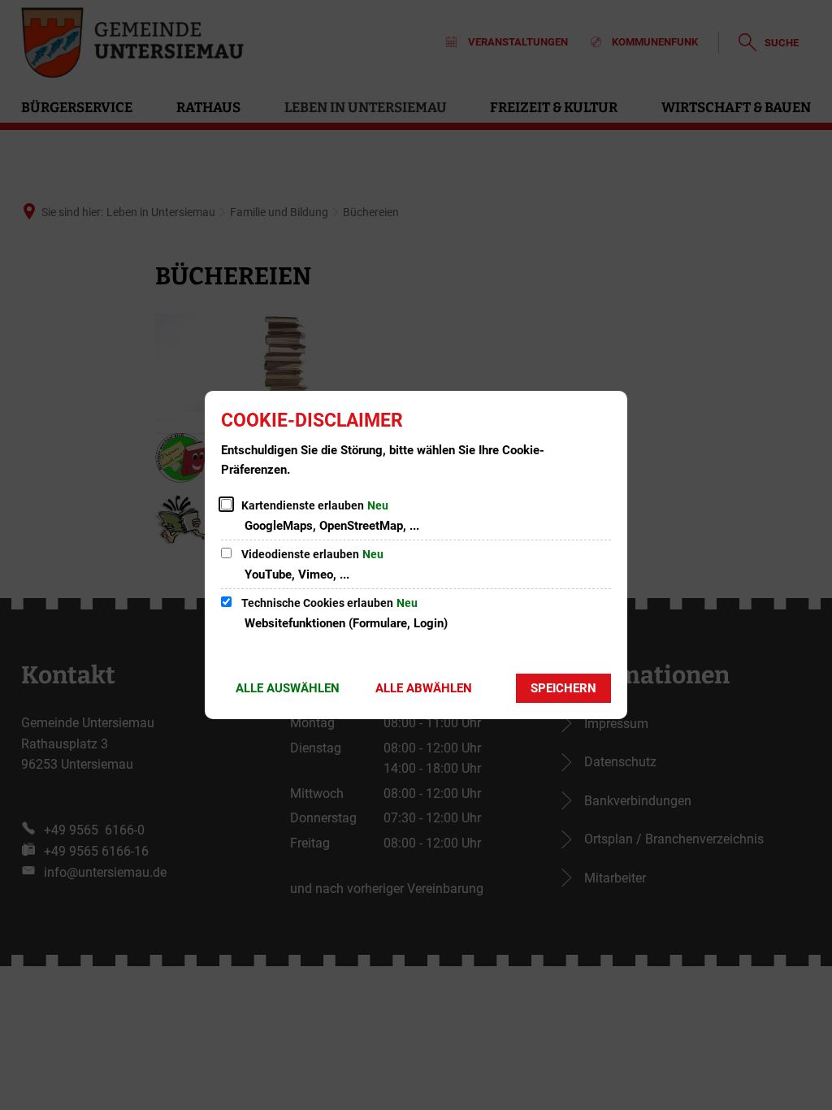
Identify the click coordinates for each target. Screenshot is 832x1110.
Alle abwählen (423, 688)
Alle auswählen (288, 688)
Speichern (563, 688)
